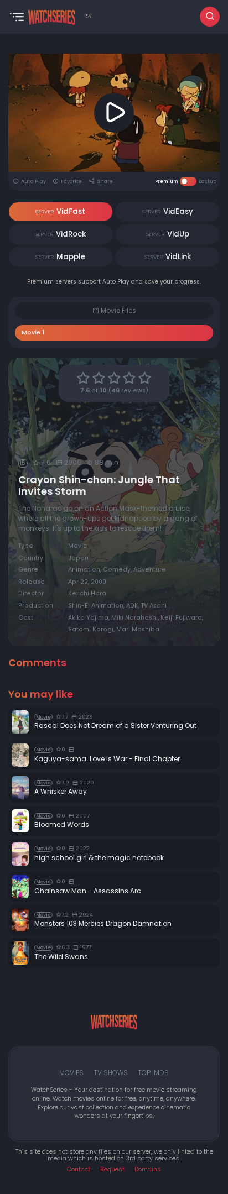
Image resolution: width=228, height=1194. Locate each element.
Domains (147, 1169)
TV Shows (111, 1072)
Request (112, 1169)
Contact (78, 1169)
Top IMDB (153, 1072)
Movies (71, 1072)
